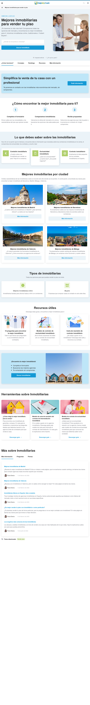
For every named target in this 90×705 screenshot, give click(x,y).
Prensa (30, 457)
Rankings (31, 63)
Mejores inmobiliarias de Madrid (14, 466)
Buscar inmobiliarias (23, 375)
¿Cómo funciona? (7, 63)
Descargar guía (15, 437)
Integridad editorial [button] (39, 57)
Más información (55, 63)
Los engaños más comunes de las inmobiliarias (20, 522)
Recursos (42, 63)
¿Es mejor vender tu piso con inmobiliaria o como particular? (24, 507)
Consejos (21, 63)
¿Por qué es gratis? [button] (52, 57)
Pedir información (77, 83)
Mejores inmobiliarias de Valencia (15, 481)
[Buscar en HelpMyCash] (84, 3)
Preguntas (20, 457)
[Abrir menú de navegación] (2, 3)
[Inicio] (42, 3)
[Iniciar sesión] (88, 3)
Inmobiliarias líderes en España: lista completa (19, 493)
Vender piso (21, 539)
